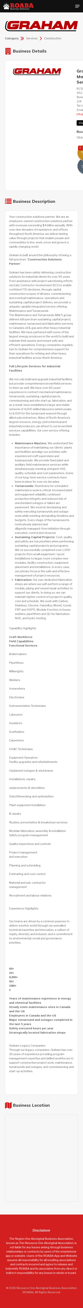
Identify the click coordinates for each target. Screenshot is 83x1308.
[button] (77, 6)
